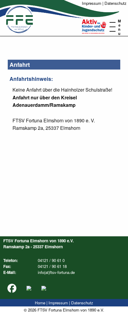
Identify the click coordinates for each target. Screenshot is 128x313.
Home (40, 303)
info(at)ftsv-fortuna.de (56, 272)
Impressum (91, 3)
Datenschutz (115, 3)
